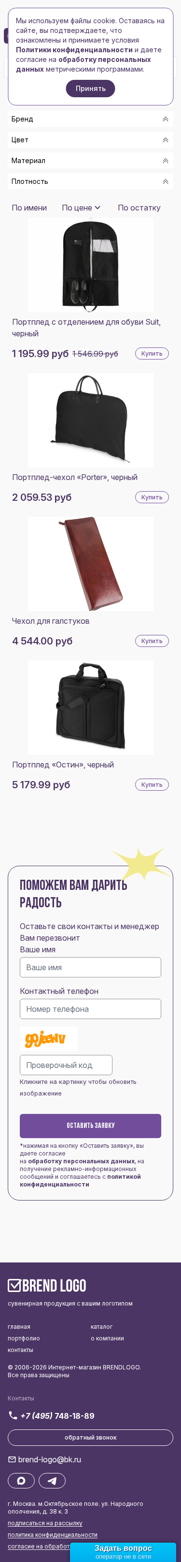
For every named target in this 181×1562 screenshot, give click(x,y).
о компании (107, 1338)
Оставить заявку (91, 1126)
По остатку (139, 207)
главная (19, 1326)
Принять (91, 88)
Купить (152, 353)
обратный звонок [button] (91, 1437)
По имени (29, 207)
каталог (101, 1326)
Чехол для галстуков (51, 621)
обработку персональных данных (81, 1161)
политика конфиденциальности (52, 1534)
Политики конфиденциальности (74, 49)
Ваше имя (38, 949)
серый (35, 199)
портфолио (24, 1338)
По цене (77, 207)
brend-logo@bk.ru (49, 1459)
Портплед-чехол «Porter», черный (75, 477)
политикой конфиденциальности (80, 1180)
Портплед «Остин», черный (63, 764)
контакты (20, 1349)
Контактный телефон (59, 991)
